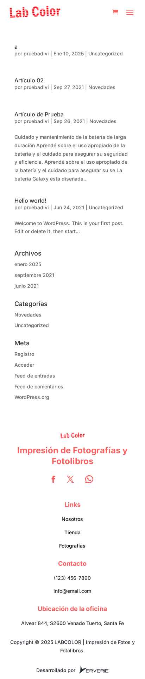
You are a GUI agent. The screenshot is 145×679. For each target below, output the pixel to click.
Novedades (101, 87)
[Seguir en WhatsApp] (89, 479)
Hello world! (30, 200)
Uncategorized (105, 53)
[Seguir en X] (70, 479)
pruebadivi (36, 53)
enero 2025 (27, 264)
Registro (24, 354)
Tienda (72, 532)
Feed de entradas (34, 376)
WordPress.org (31, 397)
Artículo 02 (29, 80)
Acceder (24, 365)
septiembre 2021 (34, 275)
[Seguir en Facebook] (53, 479)
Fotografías (72, 546)
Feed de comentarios (38, 386)
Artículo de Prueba (39, 114)
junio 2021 (26, 286)
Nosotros (72, 519)
